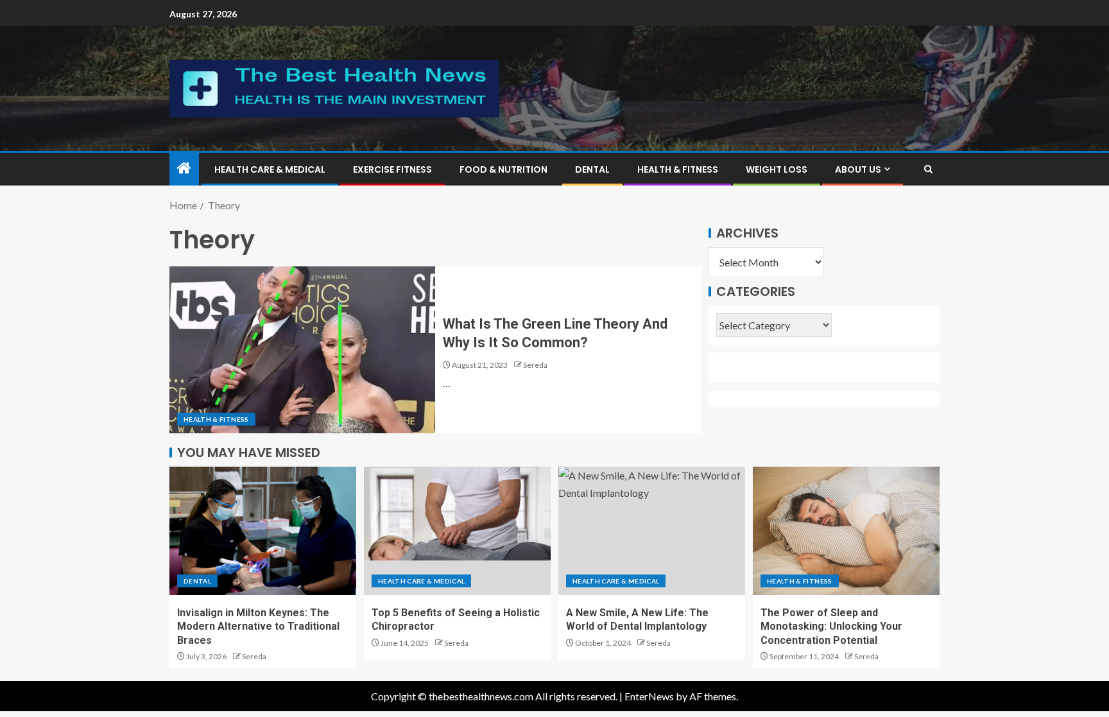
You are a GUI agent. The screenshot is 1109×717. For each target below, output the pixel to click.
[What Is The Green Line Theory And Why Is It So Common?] (302, 349)
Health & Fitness (677, 169)
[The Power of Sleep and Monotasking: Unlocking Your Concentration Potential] (846, 531)
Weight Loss (776, 169)
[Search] (928, 169)
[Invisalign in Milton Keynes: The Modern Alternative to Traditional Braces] (262, 531)
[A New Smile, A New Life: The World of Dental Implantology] (651, 531)
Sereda (535, 365)
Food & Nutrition (503, 169)
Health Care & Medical (269, 169)
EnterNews (649, 696)
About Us (858, 169)
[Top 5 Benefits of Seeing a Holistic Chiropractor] (457, 531)
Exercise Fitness (392, 169)
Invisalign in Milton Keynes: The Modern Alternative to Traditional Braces (258, 626)
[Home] (184, 168)
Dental (592, 169)
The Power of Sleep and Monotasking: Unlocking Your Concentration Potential (831, 626)
